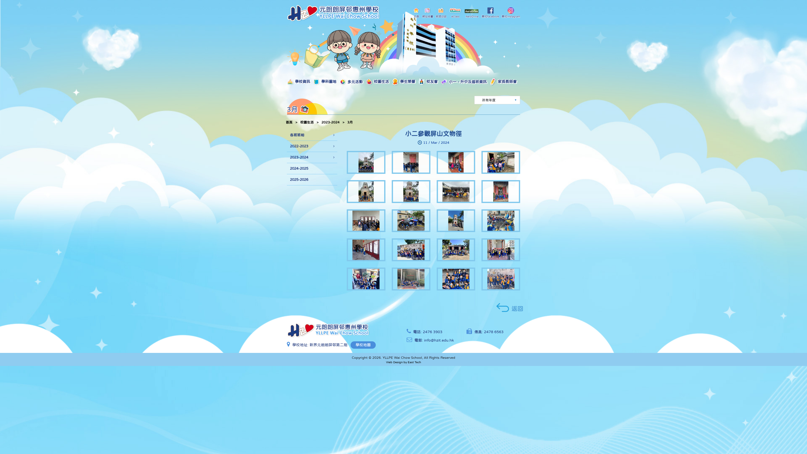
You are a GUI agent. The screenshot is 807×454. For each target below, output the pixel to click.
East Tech (414, 362)
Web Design (394, 362)
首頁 (289, 122)
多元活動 (344, 81)
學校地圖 (363, 345)
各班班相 (297, 135)
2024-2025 (299, 168)
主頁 (416, 16)
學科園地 (322, 81)
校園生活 (366, 81)
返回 (517, 308)
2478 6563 (494, 332)
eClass (455, 16)
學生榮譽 (388, 81)
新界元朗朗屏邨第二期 (328, 345)
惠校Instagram (511, 16)
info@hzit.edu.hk (439, 340)
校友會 (409, 81)
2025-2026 (299, 179)
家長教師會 (470, 81)
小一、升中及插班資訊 (438, 81)
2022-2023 (299, 146)
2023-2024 (331, 122)
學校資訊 (300, 81)
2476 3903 (432, 332)
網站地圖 (427, 16)
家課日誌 (441, 16)
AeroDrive (471, 16)
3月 (350, 122)
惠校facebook (490, 16)
